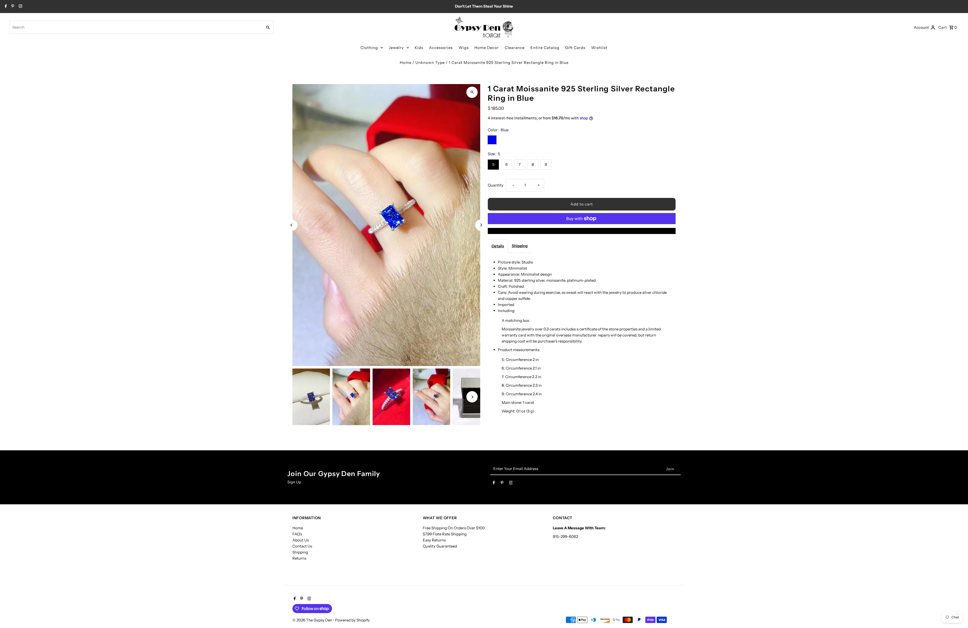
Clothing (369, 47)
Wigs (464, 47)
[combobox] (135, 27)
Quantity (495, 185)
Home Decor (486, 47)
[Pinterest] (12, 7)
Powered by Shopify (352, 620)
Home (405, 62)
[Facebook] (5, 7)
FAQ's (297, 534)
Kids (419, 47)
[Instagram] (19, 7)
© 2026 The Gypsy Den (312, 620)
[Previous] (291, 225)
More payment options (582, 230)
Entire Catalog (544, 47)
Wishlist (599, 47)
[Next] (481, 225)
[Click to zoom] (472, 92)
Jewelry (396, 47)
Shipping (520, 245)
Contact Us (302, 546)
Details (498, 246)
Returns (299, 558)
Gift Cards (575, 47)
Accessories (441, 47)
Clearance (515, 47)
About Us (300, 540)
